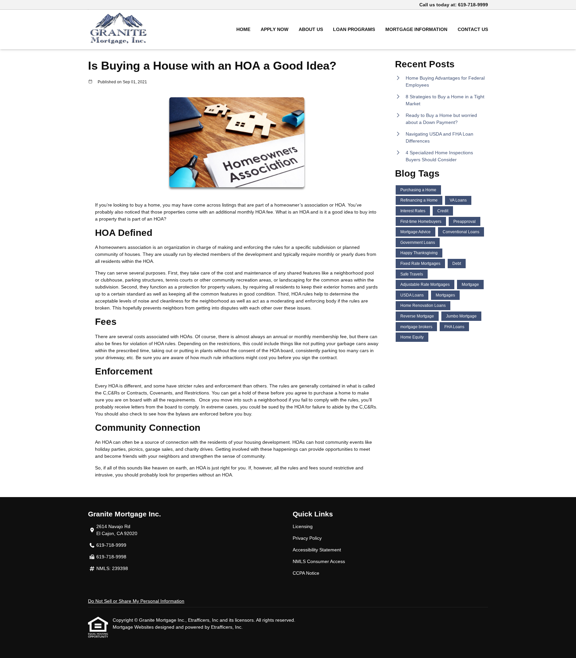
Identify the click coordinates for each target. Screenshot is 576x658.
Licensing (303, 526)
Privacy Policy (307, 538)
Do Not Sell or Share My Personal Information (136, 601)
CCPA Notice (306, 573)
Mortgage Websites (134, 627)
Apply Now (274, 29)
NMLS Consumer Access (319, 561)
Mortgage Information (416, 29)
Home (243, 29)
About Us (311, 29)
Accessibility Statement (317, 549)
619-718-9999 (473, 4)
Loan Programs (354, 29)
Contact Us (473, 29)
